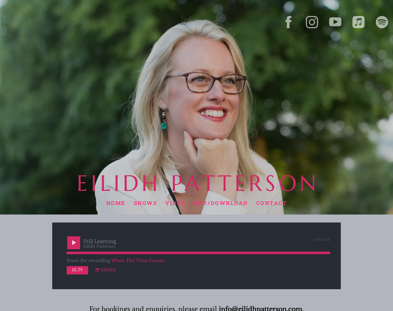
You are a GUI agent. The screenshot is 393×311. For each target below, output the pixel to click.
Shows (145, 203)
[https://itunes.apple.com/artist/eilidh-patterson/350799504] (358, 22)
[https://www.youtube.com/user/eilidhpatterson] (335, 22)
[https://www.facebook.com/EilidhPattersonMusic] (288, 22)
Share (108, 270)
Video (175, 203)
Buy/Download (221, 203)
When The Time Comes (137, 260)
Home (115, 203)
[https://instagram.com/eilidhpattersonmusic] (312, 22)
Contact (271, 203)
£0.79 (77, 270)
